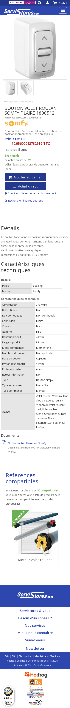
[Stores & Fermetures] (35, 688)
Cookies (21, 660)
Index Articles (40, 656)
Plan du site (25, 656)
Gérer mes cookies (38, 660)
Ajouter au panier (28, 177)
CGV (7, 656)
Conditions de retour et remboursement (32, 193)
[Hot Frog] (36, 674)
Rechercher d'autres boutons (25, 200)
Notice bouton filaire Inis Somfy (27, 443)
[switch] (8, 703)
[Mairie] (35, 695)
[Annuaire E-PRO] (35, 681)
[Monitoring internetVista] (36, 702)
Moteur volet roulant (35, 560)
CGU (14, 656)
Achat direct (28, 186)
